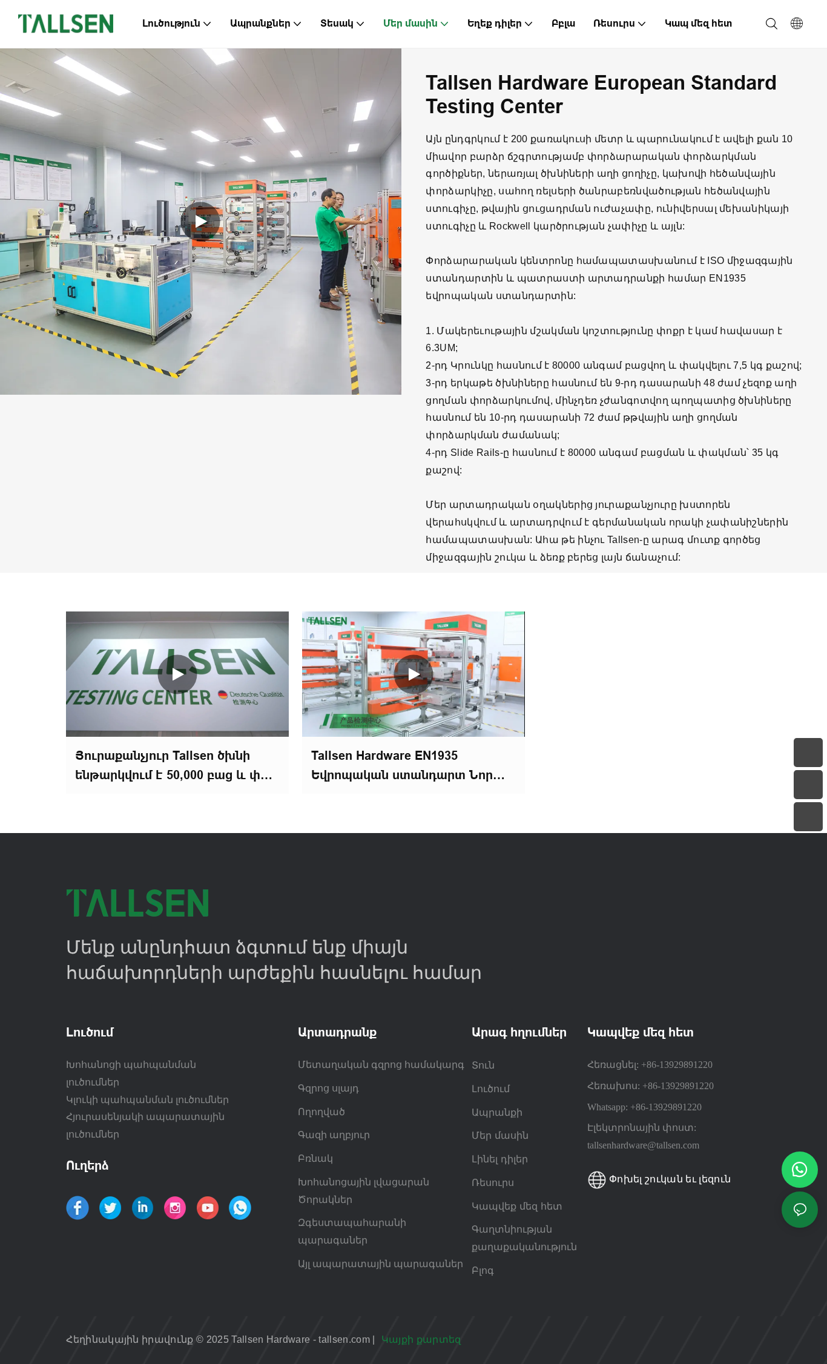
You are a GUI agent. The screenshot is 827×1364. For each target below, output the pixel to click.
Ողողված (321, 1112)
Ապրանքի (497, 1112)
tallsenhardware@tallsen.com (643, 1145)
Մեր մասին (500, 1135)
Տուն (483, 1065)
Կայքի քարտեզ (422, 1339)
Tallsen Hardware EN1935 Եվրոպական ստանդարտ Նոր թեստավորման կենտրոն (402, 767)
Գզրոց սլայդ (328, 1088)
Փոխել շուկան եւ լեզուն (669, 1179)
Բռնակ (315, 1158)
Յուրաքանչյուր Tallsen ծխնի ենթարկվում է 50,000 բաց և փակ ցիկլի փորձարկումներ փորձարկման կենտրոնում (176, 767)
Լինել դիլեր (500, 1159)
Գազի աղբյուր (334, 1135)
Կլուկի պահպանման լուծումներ (147, 1100)
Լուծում (491, 1088)
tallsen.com (345, 1339)
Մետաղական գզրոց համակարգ (381, 1064)
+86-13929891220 (677, 1064)
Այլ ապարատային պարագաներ (380, 1264)
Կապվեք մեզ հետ (517, 1206)
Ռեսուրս (494, 1182)
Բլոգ (483, 1270)
